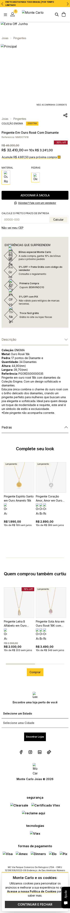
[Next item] (67, 4)
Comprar (35, 672)
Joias (5, 38)
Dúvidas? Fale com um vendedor (37, 202)
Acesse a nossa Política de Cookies (31, 891)
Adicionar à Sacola (35, 195)
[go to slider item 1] (27, 557)
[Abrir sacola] (64, 14)
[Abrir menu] (5, 14)
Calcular (58, 219)
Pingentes (19, 38)
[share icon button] (65, 115)
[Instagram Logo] (30, 752)
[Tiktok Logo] (49, 752)
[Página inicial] (35, 14)
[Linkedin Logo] (40, 752)
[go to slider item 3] (59, 557)
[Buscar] (56, 14)
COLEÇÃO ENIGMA (12, 123)
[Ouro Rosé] (6, 177)
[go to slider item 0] (11, 557)
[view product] (19, 477)
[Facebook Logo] (21, 752)
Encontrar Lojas (35, 736)
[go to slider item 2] (43, 557)
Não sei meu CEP (13, 227)
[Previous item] (2, 4)
